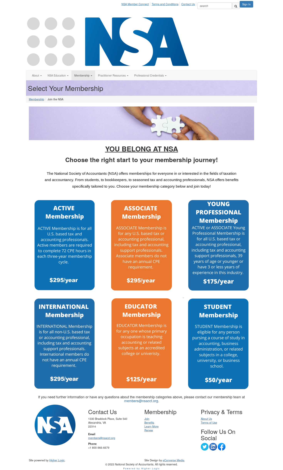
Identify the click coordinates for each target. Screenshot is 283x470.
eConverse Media (173, 460)
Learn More (151, 426)
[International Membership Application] (64, 343)
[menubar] (159, 3)
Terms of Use (209, 422)
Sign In (246, 4)
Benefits (149, 422)
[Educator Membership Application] (141, 343)
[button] (37, 75)
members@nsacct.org (141, 400)
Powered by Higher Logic (141, 468)
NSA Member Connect (135, 4)
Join (146, 419)
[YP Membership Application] (183, 296)
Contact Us (188, 4)
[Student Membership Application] (218, 343)
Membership (36, 99)
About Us (206, 419)
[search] (236, 5)
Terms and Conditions (165, 4)
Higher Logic (57, 460)
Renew (148, 430)
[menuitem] (136, 3)
